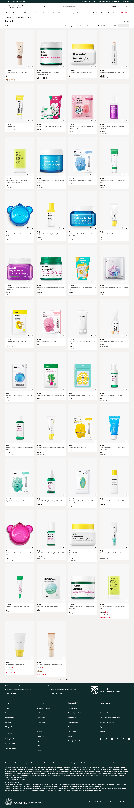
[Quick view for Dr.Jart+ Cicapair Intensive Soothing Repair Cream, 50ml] (126, 174)
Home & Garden (25, 13)
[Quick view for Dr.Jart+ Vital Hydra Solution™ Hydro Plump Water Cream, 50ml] (95, 228)
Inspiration (40, 741)
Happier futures (104, 727)
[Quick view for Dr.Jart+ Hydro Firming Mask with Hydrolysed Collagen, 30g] (126, 281)
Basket (39, 727)
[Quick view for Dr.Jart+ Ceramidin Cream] (32, 120)
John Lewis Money (103, 1)
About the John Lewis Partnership (110, 717)
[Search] (45, 6)
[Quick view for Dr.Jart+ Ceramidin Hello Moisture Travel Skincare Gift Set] (95, 281)
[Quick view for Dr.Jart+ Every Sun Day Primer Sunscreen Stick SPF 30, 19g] (126, 600)
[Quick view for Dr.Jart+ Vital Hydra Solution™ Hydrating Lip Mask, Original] (32, 228)
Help (94, 1)
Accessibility (101, 763)
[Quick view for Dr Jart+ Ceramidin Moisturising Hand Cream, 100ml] (63, 441)
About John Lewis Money (75, 741)
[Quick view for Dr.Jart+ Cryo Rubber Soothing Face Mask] (32, 495)
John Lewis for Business (107, 722)
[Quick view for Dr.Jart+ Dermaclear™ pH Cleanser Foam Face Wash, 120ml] (95, 335)
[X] (106, 739)
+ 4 (17, 79)
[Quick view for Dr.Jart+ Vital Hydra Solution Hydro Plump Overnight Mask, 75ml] (63, 174)
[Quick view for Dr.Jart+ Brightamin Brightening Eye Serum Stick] (126, 66)
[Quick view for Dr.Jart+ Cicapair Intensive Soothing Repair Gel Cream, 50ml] (63, 281)
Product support (10, 717)
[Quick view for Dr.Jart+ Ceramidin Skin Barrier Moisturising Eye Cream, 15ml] (95, 547)
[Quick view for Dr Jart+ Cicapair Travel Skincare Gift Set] (63, 120)
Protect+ (102, 731)
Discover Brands (113, 13)
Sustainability (92, 763)
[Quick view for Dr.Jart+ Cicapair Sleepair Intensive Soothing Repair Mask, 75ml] (95, 600)
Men (14, 13)
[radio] (7, 80)
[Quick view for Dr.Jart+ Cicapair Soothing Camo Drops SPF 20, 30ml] (63, 495)
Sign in (114, 6)
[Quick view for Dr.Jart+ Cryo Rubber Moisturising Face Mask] (95, 174)
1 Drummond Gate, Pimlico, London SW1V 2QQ (50, 769)
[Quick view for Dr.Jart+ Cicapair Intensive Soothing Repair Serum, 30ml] (63, 547)
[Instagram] (123, 739)
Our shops (8, 722)
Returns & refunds (10, 748)
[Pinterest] (117, 739)
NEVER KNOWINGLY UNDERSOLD (16, 1)
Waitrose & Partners (106, 713)
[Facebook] (100, 739)
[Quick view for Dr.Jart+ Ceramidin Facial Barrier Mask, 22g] (32, 335)
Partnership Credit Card (75, 713)
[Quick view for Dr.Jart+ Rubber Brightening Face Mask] (95, 441)
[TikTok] (129, 739)
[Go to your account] (118, 6)
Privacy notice (75, 763)
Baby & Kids (56, 13)
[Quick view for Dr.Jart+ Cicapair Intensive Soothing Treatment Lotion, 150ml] (32, 441)
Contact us (8, 708)
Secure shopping (24, 763)
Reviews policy (111, 763)
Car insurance (72, 731)
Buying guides (41, 717)
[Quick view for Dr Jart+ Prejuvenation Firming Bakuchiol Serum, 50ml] (126, 120)
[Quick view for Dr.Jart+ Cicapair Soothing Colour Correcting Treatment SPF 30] (63, 66)
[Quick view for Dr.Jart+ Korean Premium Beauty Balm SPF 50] (32, 66)
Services (39, 713)
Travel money (72, 717)
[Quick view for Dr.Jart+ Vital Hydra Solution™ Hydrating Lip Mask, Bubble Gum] (32, 547)
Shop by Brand (20, 17)
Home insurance (73, 722)
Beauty (66, 13)
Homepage (8, 17)
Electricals (46, 13)
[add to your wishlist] (27, 66)
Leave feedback (11, 693)
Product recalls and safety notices (41, 763)
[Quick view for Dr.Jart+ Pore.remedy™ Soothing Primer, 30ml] (126, 547)
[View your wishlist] (122, 6)
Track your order (10, 743)
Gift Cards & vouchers (43, 708)
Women (7, 13)
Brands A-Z (40, 736)
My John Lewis (116, 1)
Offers (39, 745)
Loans (70, 736)
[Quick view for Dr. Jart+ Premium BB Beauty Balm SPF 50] (63, 658)
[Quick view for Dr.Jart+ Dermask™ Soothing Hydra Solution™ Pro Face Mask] (95, 495)
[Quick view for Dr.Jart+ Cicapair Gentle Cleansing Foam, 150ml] (126, 389)
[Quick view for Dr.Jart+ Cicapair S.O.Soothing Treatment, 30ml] (32, 600)
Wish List (39, 731)
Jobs (101, 708)
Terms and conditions (11, 763)
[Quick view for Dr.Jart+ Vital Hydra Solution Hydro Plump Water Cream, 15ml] (126, 441)
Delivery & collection (11, 739)
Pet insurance (72, 727)
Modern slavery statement (61, 763)
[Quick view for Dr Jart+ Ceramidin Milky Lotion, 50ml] (63, 228)
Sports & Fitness (78, 13)
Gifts (102, 13)
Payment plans (72, 708)
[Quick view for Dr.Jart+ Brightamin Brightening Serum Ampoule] (126, 335)
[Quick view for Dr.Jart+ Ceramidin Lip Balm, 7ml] (126, 228)
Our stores (126, 1)
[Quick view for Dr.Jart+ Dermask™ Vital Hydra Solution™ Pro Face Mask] (32, 389)
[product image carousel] (19, 49)
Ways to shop (85, 1)
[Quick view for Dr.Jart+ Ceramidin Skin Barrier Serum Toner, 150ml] (126, 495)
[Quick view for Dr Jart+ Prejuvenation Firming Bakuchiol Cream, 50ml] (32, 281)
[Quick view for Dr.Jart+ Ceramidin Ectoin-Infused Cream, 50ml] (95, 66)
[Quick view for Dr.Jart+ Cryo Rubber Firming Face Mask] (63, 335)
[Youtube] (112, 739)
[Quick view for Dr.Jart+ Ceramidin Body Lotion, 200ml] (32, 658)
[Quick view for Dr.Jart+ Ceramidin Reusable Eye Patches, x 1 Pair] (95, 389)
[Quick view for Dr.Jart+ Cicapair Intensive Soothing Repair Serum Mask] (63, 389)
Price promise (9, 727)
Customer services (10, 713)
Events (39, 750)
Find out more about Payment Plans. (15, 779)
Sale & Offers (125, 13)
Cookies (83, 763)
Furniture (36, 13)
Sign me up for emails (55, 693)
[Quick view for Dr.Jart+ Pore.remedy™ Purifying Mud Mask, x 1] (63, 600)
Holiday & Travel (92, 13)
